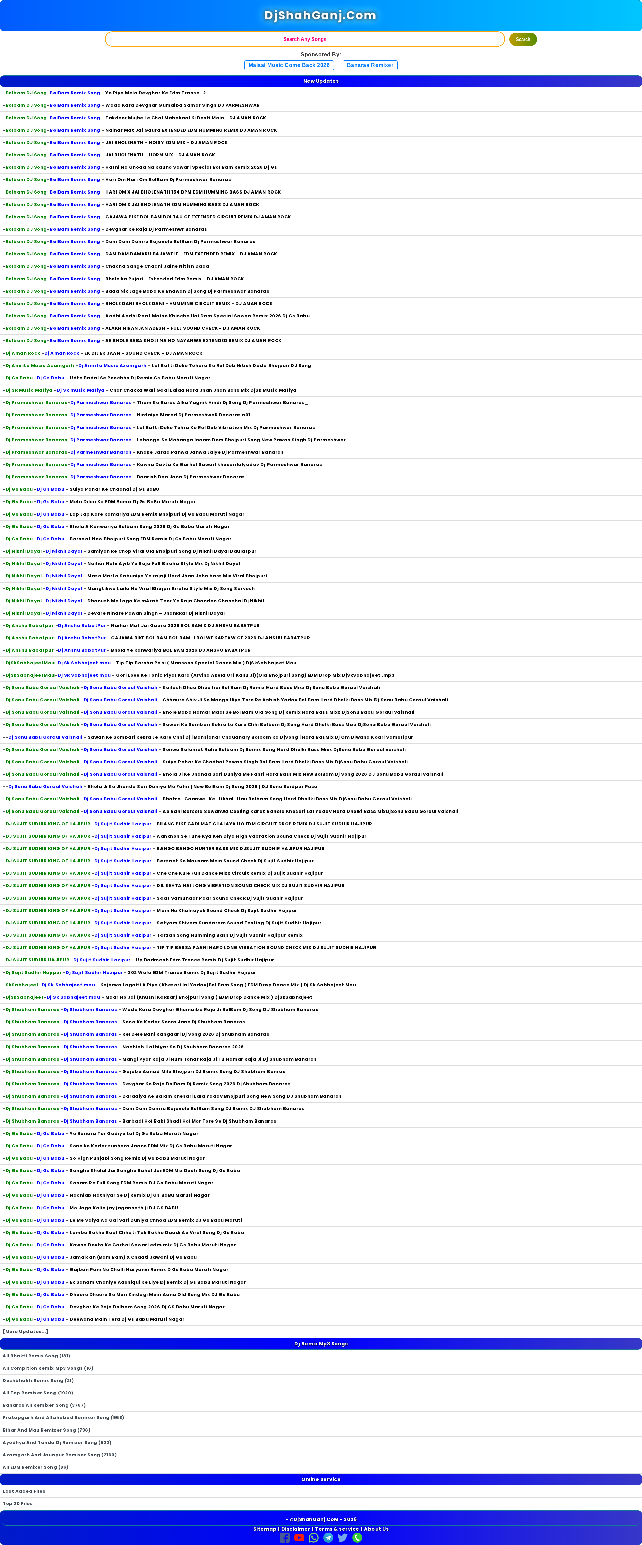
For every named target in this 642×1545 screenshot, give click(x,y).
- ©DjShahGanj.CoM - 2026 (321, 1519)
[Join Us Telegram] (328, 1537)
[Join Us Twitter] (342, 1537)
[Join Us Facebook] (284, 1537)
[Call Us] (357, 1537)
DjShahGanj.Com (321, 15)
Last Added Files (24, 1491)
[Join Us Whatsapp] (313, 1537)
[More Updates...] (26, 1331)
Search (523, 39)
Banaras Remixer (370, 65)
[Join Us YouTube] (299, 1537)
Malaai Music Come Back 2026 (289, 65)
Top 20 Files (18, 1503)
